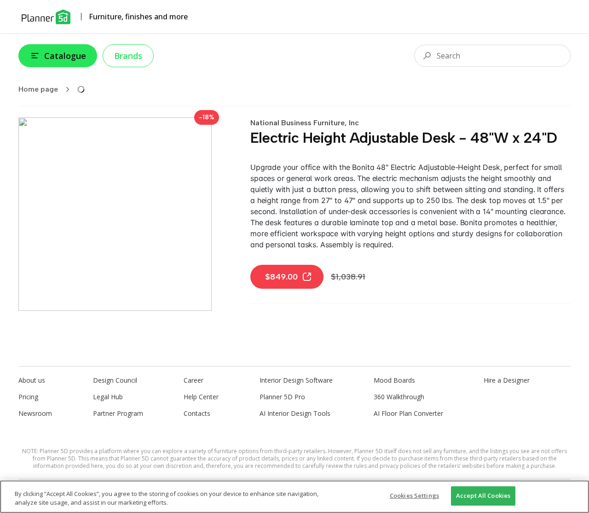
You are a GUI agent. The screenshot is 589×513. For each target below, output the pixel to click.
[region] (294, 496)
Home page (38, 89)
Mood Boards (394, 380)
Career (193, 380)
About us (31, 380)
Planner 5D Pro (282, 396)
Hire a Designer (507, 380)
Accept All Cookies (483, 495)
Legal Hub (108, 396)
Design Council (115, 380)
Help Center (201, 396)
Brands (128, 55)
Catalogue (65, 55)
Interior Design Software (296, 380)
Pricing (28, 396)
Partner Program (118, 413)
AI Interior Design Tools (295, 413)
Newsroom (35, 413)
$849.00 (281, 277)
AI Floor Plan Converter (408, 413)
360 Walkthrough (399, 396)
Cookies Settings (414, 495)
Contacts (197, 413)
